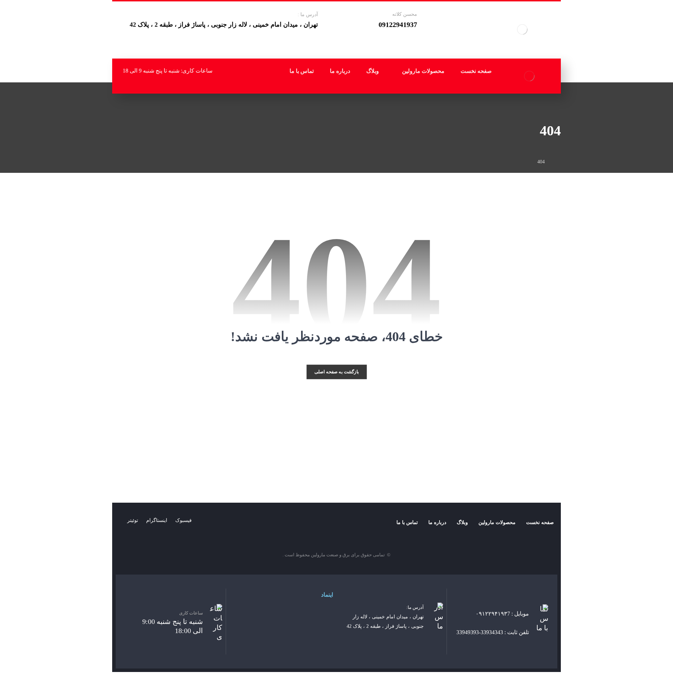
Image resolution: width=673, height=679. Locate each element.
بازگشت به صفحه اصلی (336, 371)
